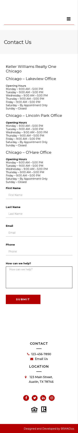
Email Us (41, 359)
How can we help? (18, 263)
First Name (13, 188)
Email (9, 226)
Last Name (13, 207)
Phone (10, 244)
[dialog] (69, 19)
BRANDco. (68, 428)
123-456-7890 (41, 354)
